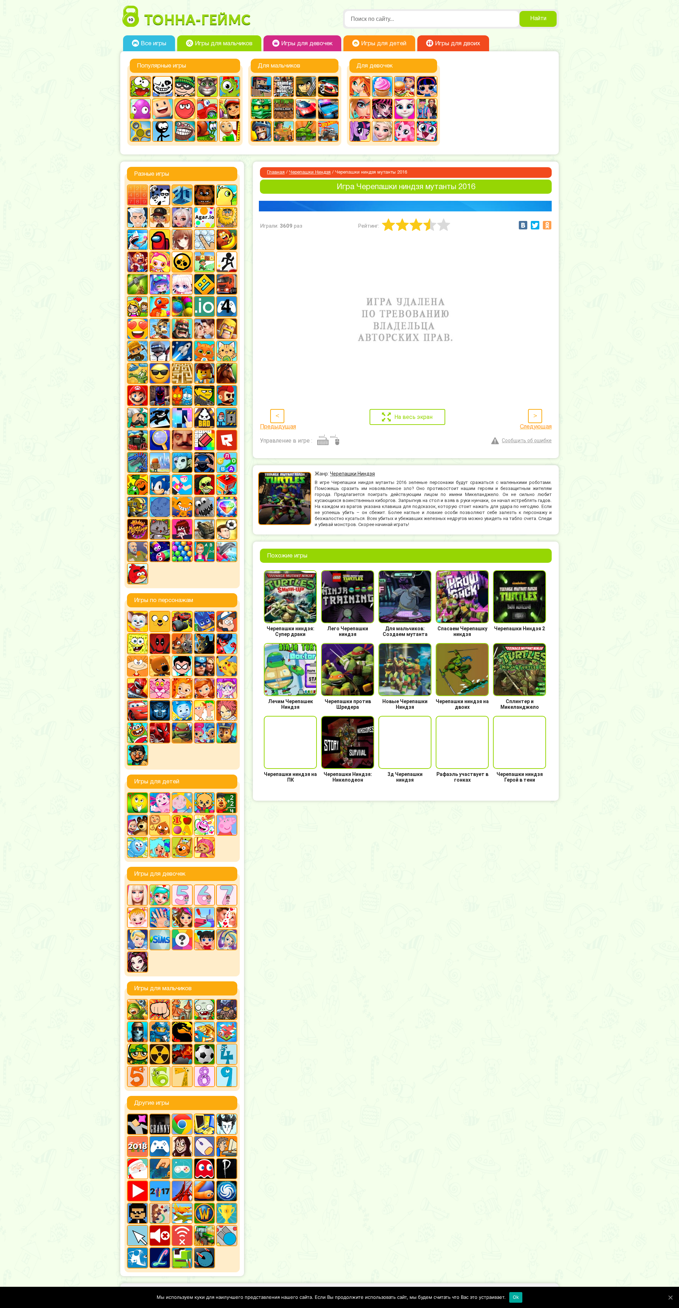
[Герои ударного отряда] (306, 86)
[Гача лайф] (182, 284)
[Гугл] (182, 1124)
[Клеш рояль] (182, 328)
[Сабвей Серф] (229, 108)
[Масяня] (137, 666)
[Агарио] (204, 217)
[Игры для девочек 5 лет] (182, 895)
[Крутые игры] (159, 373)
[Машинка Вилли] (207, 108)
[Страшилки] (204, 484)
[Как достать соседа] (159, 328)
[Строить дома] (226, 484)
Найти (538, 18)
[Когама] (162, 108)
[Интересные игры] (137, 328)
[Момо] (182, 1146)
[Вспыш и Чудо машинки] (182, 621)
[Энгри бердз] (137, 573)
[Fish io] (137, 1257)
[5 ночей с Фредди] (204, 195)
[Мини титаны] (182, 666)
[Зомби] (204, 1009)
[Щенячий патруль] (226, 732)
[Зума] (182, 306)
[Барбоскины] (137, 621)
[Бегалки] (226, 239)
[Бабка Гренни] (159, 1124)
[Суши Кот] (159, 507)
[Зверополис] (182, 643)
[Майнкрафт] (283, 108)
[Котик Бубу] (204, 351)
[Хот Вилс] (328, 131)
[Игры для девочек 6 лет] (204, 895)
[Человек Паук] (159, 732)
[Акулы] (137, 239)
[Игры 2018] (137, 1146)
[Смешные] (137, 484)
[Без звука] (159, 1235)
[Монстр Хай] (382, 108)
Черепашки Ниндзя (310, 172)
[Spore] (226, 1191)
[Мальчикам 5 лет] (137, 1076)
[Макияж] (360, 108)
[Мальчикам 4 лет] (226, 1054)
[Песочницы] (159, 1168)
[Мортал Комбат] (182, 1032)
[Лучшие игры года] (226, 1213)
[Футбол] (204, 1054)
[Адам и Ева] (226, 217)
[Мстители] (204, 666)
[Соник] (159, 484)
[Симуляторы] (204, 462)
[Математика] (226, 802)
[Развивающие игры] (182, 825)
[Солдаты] (137, 1054)
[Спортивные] (182, 484)
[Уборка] (204, 939)
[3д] (182, 195)
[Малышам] (204, 802)
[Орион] (226, 395)
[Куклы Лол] (426, 86)
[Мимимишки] (159, 666)
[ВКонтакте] (523, 225)
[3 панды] (159, 195)
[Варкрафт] (204, 1213)
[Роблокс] (226, 440)
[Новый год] (137, 1168)
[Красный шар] (185, 108)
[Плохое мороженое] (204, 417)
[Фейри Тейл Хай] (226, 939)
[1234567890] (137, 195)
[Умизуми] (204, 847)
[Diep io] (226, 1235)
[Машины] (306, 108)
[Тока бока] (159, 847)
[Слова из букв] (226, 462)
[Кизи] (229, 86)
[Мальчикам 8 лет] (204, 1076)
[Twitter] (535, 225)
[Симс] (159, 939)
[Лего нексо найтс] (159, 1032)
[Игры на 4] (226, 306)
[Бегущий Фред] (137, 262)
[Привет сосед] (182, 440)
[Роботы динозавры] (137, 462)
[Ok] (670, 1297)
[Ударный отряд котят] (159, 529)
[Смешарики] (137, 847)
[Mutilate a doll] (137, 1124)
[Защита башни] (182, 1009)
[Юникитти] (426, 131)
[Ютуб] (137, 1191)
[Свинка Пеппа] (226, 825)
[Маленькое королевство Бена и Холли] (182, 802)
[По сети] (182, 1168)
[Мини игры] (159, 1146)
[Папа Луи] (137, 417)
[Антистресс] (204, 239)
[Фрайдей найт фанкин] (182, 529)
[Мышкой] (204, 1146)
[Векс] (226, 262)
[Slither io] (204, 1191)
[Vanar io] (204, 1257)
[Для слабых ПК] (204, 1124)
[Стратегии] (182, 1054)
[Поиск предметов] (159, 440)
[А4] (137, 217)
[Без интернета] (182, 1235)
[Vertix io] (137, 1213)
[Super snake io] (182, 1257)
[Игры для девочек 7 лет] (226, 895)
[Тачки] (137, 710)
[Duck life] (226, 195)
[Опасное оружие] (204, 395)
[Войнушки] (137, 1009)
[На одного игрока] (226, 1146)
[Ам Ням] (140, 86)
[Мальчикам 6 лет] (159, 1076)
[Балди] (229, 131)
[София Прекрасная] (204, 688)
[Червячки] (159, 551)
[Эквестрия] (404, 131)
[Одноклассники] (547, 225)
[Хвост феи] (226, 710)
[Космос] (182, 351)
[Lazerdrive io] (159, 1257)
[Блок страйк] (261, 86)
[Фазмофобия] (226, 1168)
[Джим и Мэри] (137, 306)
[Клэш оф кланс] (226, 328)
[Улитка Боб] (207, 131)
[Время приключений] (159, 621)
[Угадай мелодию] (137, 529)
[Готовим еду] (382, 86)
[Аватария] (182, 217)
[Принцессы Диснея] (137, 939)
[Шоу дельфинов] (226, 551)
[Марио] (137, 395)
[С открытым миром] (159, 462)
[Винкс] (360, 86)
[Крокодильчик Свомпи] (137, 373)
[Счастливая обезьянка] (182, 507)
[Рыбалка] (204, 1032)
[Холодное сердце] (382, 131)
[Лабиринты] (182, 373)
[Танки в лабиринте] (306, 131)
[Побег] (226, 417)
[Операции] (159, 917)
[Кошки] (226, 351)
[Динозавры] (159, 306)
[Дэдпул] (159, 643)
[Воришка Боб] (185, 86)
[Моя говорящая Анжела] (404, 108)
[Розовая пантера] (159, 688)
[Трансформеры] (159, 710)
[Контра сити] (137, 1032)
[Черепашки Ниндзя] (182, 732)
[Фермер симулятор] (204, 1235)
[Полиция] (328, 108)
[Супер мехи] (137, 507)
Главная (276, 172)
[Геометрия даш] (204, 284)
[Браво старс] (182, 262)
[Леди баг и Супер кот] (226, 643)
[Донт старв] (226, 1124)
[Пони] (360, 131)
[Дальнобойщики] (226, 284)
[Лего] (204, 373)
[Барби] (137, 895)
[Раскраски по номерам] (204, 440)
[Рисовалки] (204, 825)
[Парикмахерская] (182, 917)
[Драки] (159, 1009)
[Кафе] (404, 86)
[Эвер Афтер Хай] (137, 962)
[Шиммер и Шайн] (204, 732)
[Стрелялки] (283, 131)
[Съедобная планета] (204, 507)
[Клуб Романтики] (204, 328)
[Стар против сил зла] (226, 688)
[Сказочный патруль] (182, 688)
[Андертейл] (162, 86)
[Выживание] (137, 284)
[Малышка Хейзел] (137, 917)
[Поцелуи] (226, 917)
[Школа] (204, 551)
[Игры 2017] (159, 1191)
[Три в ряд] (226, 507)
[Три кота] (182, 847)
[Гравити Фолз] (226, 621)
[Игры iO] (204, 306)
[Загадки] (137, 802)
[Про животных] (159, 825)
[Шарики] (182, 551)
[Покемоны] (226, 666)
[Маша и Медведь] (137, 825)
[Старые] (204, 1168)
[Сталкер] (159, 1054)
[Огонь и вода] (182, 395)
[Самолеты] (226, 1032)
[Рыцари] (261, 131)
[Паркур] (159, 417)
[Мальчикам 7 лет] (182, 1076)
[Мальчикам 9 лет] (226, 1076)
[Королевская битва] (159, 351)
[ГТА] (283, 86)
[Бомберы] (159, 262)
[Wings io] (182, 1213)
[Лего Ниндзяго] (261, 108)
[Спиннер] (140, 131)
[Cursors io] (137, 1235)
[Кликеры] (140, 108)
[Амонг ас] (159, 239)
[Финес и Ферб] (204, 710)
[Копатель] (137, 351)
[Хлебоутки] (137, 732)
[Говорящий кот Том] (207, 86)
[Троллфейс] (185, 131)
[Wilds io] (159, 1213)
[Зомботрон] (226, 1009)
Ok (516, 1297)
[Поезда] (137, 440)
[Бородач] (137, 755)
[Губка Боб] (137, 643)
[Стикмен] (162, 131)
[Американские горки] (182, 1191)
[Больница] (159, 895)
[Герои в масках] (204, 621)
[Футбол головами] (226, 529)
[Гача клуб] (159, 284)
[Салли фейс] (182, 462)
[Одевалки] (426, 108)
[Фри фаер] (204, 529)
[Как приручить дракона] (204, 643)
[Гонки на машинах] (328, 86)
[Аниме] (182, 239)
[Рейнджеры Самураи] (137, 688)
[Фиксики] (182, 710)
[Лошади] (226, 373)
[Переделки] (204, 917)
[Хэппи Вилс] (137, 551)
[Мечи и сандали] (159, 395)
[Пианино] (182, 417)
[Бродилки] (204, 262)
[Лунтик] (159, 802)
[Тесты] (182, 939)
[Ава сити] (159, 217)
